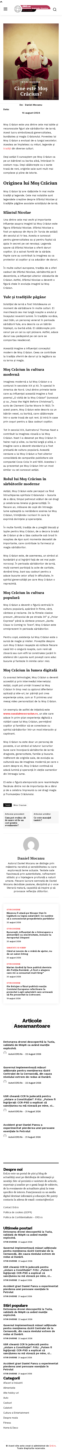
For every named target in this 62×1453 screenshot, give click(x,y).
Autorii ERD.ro (15, 1054)
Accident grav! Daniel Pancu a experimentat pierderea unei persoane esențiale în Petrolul (29, 1128)
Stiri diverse (31, 82)
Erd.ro (52, 1446)
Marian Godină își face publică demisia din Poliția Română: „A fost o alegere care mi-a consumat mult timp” (29, 970)
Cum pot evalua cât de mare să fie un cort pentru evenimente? (15, 821)
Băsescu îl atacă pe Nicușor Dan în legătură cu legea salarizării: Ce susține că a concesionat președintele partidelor (30, 916)
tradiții (7, 148)
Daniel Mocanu (33, 104)
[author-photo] (5, 1053)
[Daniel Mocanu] (31, 845)
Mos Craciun (20, 805)
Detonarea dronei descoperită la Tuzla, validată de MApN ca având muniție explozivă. (29, 1045)
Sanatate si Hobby (16, 948)
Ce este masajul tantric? (42, 819)
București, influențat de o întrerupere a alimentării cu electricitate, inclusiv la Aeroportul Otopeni (30, 935)
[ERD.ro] (31, 8)
